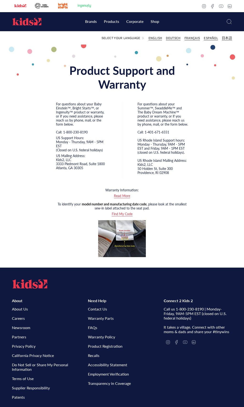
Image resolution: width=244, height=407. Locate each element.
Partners (19, 337)
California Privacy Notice (33, 355)
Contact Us (97, 309)
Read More (122, 196)
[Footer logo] (30, 284)
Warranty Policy (101, 337)
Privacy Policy (24, 346)
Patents (18, 397)
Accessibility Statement (107, 364)
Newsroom (21, 327)
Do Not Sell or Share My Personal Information (40, 366)
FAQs (92, 327)
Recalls (93, 355)
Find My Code (122, 214)
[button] (90, 22)
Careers (18, 318)
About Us (20, 309)
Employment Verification (108, 374)
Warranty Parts (101, 318)
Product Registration (105, 346)
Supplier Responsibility (31, 388)
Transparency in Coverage (109, 383)
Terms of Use (23, 378)
